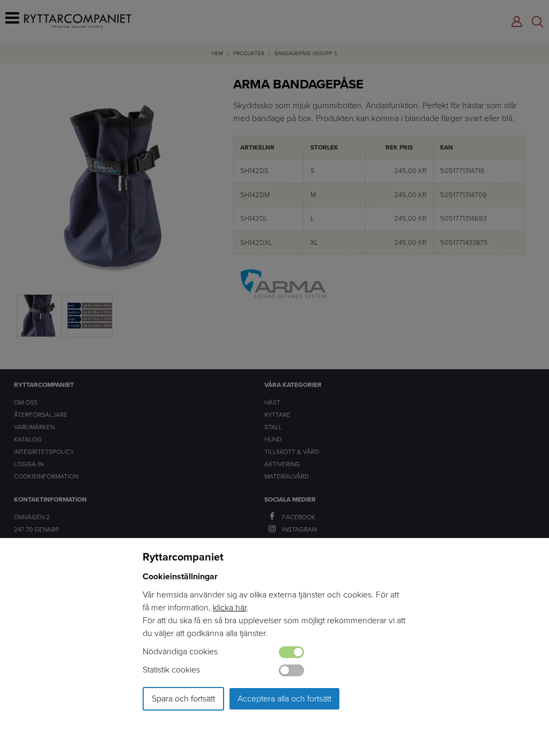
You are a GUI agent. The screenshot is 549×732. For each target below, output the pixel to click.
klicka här (230, 607)
